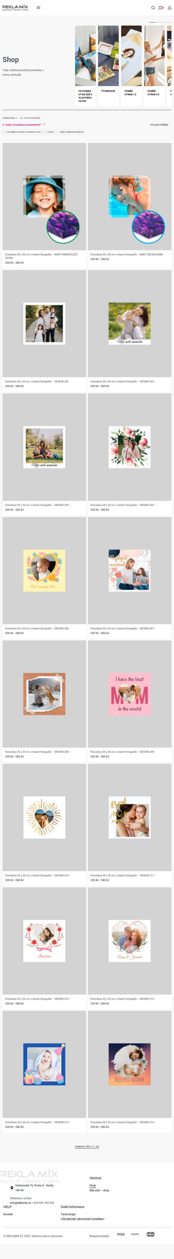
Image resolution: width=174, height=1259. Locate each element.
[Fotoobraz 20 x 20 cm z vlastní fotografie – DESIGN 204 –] (44, 447)
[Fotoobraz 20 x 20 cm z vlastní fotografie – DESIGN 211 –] (129, 817)
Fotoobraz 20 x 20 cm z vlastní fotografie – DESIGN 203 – (123, 381)
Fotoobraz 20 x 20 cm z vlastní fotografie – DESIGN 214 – (38, 1122)
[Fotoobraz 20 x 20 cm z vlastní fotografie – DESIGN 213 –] (129, 941)
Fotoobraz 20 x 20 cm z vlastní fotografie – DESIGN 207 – (123, 628)
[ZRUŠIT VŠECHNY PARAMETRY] (44, 124)
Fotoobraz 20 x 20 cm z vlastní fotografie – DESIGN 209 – (123, 751)
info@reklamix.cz (20, 1202)
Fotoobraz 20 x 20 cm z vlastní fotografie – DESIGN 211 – (123, 875)
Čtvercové (108, 91)
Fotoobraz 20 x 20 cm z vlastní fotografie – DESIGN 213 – (123, 998)
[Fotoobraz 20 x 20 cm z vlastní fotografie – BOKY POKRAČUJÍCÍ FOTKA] (44, 196)
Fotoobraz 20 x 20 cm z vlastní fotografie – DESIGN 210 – (38, 875)
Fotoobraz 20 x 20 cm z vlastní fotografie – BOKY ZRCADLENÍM (126, 254)
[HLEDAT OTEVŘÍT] (153, 8)
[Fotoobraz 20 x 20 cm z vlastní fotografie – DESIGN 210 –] (44, 817)
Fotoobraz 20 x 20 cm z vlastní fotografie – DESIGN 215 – (123, 1122)
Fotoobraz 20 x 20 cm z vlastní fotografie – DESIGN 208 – (38, 751)
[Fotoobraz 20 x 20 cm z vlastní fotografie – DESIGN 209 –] (129, 694)
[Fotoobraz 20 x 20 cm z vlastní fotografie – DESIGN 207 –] (129, 570)
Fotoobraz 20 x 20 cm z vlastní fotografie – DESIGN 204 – (38, 505)
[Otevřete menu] (38, 7)
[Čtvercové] (108, 55)
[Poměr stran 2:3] (154, 55)
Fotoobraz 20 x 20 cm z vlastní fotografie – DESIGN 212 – (38, 998)
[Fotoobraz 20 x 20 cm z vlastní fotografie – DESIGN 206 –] (44, 570)
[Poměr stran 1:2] (131, 55)
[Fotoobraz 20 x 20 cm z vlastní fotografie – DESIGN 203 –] (129, 323)
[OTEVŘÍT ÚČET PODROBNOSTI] (169, 8)
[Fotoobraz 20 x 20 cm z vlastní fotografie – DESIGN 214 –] (44, 1064)
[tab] (152, 22)
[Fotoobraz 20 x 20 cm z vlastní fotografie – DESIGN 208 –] (44, 694)
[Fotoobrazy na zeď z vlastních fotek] (85, 55)
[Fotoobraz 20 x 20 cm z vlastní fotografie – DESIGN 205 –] (129, 447)
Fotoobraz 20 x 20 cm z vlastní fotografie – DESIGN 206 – (38, 628)
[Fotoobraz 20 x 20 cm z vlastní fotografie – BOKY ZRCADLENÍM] (129, 196)
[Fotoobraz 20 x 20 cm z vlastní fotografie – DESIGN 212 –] (44, 941)
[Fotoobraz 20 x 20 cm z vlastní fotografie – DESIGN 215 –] (129, 1064)
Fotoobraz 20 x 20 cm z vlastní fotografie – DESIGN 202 (36, 381)
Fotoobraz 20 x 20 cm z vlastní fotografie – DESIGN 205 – (123, 505)
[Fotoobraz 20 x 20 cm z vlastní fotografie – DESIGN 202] (44, 323)
